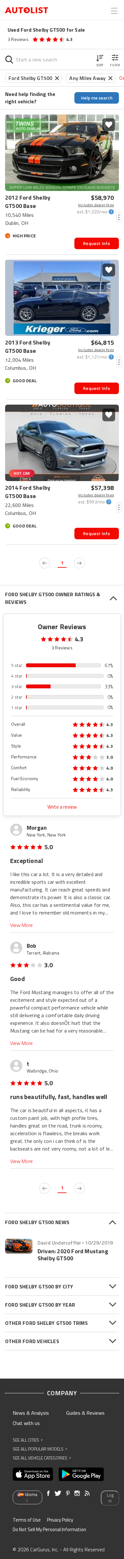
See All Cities (28, 1439)
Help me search (97, 97)
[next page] (79, 563)
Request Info (96, 243)
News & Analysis (31, 1413)
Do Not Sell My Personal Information (49, 1529)
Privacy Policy (60, 1519)
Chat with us (26, 1423)
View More (21, 925)
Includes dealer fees (96, 205)
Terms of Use (27, 1519)
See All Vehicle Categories (42, 1457)
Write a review (62, 807)
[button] (99, 59)
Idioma (31, 1494)
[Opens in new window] (33, 1474)
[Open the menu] (114, 11)
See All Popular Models (40, 1448)
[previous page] (44, 563)
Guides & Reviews (85, 1413)
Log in (110, 1498)
